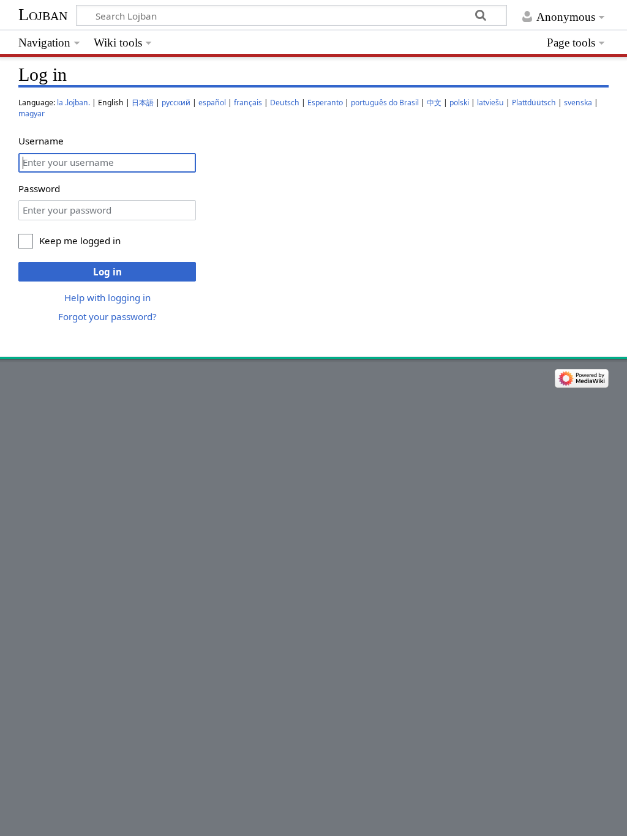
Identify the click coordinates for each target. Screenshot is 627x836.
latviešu (490, 102)
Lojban (42, 14)
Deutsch (284, 102)
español (212, 102)
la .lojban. (73, 102)
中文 (434, 102)
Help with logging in (107, 297)
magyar (31, 113)
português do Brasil (385, 102)
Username (41, 141)
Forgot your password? (107, 316)
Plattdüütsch (534, 102)
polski (459, 102)
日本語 (143, 102)
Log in (107, 272)
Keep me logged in (80, 240)
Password (39, 188)
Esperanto (325, 102)
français (248, 102)
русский (176, 102)
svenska (578, 102)
